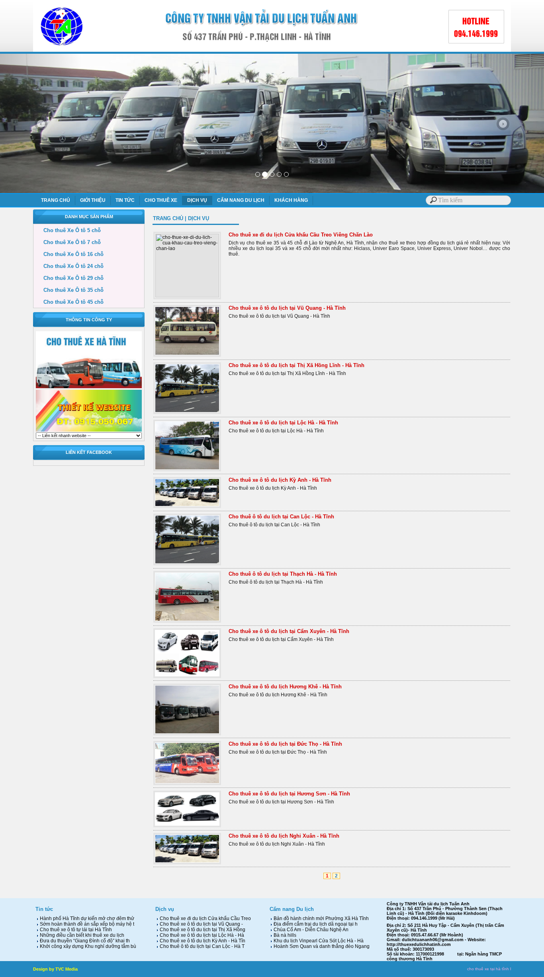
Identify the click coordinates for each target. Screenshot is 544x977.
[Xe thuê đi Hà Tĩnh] (272, 191)
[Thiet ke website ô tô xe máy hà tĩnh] (89, 431)
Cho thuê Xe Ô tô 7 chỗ (67, 242)
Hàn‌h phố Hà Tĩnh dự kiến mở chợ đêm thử (86, 918)
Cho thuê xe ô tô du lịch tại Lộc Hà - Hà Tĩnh (283, 423)
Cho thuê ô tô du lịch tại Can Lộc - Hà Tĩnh (281, 517)
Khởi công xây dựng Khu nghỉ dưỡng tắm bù (87, 946)
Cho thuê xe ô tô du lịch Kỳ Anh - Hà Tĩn (202, 941)
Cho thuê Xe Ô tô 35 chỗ (69, 290)
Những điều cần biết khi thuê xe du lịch (81, 935)
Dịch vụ (164, 909)
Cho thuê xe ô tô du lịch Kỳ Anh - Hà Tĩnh (280, 480)
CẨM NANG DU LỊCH (240, 200)
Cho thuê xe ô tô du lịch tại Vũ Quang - (201, 924)
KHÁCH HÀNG (291, 200)
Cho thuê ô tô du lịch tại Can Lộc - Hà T (202, 946)
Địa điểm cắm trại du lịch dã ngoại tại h (315, 924)
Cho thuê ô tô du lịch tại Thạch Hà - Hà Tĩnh (283, 574)
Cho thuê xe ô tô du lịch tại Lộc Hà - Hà (201, 935)
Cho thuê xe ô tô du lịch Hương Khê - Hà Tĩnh (285, 687)
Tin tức (44, 909)
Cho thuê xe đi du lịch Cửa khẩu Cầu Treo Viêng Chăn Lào (301, 235)
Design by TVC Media (55, 969)
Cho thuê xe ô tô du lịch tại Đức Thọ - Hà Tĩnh (285, 744)
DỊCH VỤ (197, 200)
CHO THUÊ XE (161, 200)
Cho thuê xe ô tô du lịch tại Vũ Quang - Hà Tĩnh (287, 308)
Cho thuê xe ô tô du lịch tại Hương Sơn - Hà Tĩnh (289, 794)
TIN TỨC (125, 200)
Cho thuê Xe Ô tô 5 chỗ (67, 230)
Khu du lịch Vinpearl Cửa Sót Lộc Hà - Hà (318, 941)
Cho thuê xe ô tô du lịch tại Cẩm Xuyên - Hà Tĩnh (289, 631)
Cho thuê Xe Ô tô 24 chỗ (69, 266)
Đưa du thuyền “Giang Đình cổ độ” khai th (84, 941)
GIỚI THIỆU (93, 200)
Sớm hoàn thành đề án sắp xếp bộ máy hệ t (86, 924)
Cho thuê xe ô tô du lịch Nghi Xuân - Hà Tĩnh (284, 836)
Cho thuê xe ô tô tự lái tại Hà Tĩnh (75, 929)
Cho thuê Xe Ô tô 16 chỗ (69, 254)
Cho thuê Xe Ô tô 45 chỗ (69, 302)
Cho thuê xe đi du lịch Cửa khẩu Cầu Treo (205, 918)
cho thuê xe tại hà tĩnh (488, 969)
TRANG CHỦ (55, 200)
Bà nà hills (284, 935)
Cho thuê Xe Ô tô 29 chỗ (69, 278)
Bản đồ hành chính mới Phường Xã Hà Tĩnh (320, 918)
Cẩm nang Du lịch (292, 909)
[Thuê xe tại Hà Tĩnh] (89, 387)
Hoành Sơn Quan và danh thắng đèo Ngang (321, 946)
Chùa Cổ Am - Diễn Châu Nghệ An (310, 929)
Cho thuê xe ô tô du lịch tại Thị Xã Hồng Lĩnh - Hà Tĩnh (296, 365)
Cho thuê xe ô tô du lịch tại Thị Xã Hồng (202, 929)
